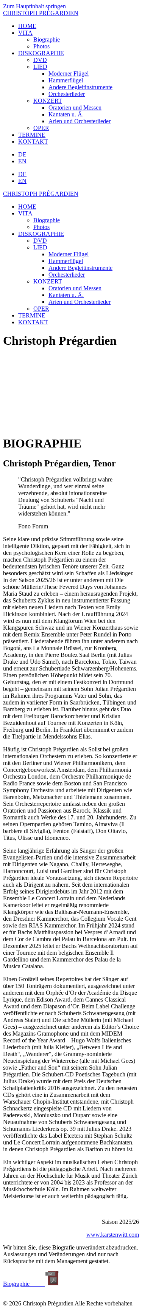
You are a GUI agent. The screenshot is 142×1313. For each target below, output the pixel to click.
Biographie (46, 39)
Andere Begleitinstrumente (80, 87)
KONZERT (47, 101)
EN (22, 161)
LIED (40, 66)
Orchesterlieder (66, 94)
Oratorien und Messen (74, 107)
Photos (41, 46)
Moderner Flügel (68, 73)
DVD (40, 60)
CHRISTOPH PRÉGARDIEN (40, 13)
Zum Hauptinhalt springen (34, 6)
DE (22, 154)
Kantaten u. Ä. (66, 114)
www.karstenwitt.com (112, 1234)
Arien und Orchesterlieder (79, 121)
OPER (41, 128)
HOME (27, 26)
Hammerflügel (65, 80)
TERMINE (31, 135)
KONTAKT (33, 141)
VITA (25, 32)
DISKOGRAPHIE (41, 53)
